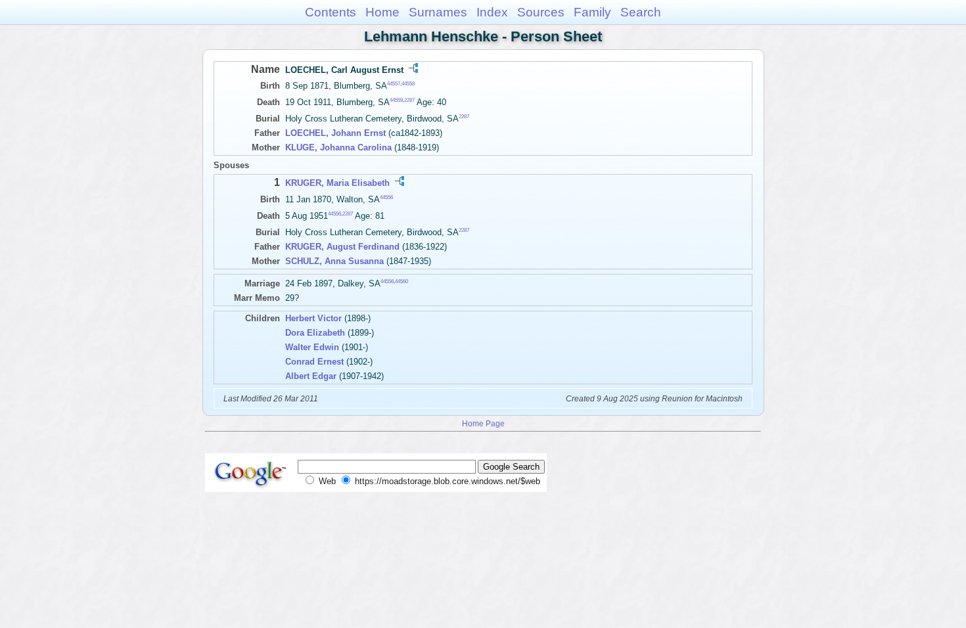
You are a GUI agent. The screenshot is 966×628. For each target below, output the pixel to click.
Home (382, 12)
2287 (409, 100)
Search (640, 12)
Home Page (483, 423)
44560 (401, 281)
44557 (393, 84)
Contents (330, 12)
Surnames (438, 12)
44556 (386, 197)
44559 (396, 100)
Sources (540, 12)
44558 (408, 84)
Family (592, 12)
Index (492, 12)
